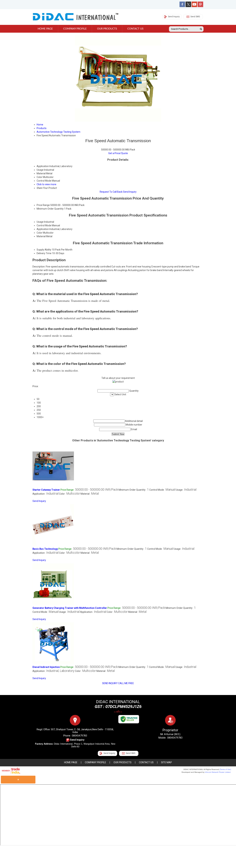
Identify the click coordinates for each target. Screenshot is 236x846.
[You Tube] (194, 6)
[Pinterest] (200, 6)
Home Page (45, 28)
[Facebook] (182, 6)
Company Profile (75, 28)
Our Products (107, 28)
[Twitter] (188, 6)
